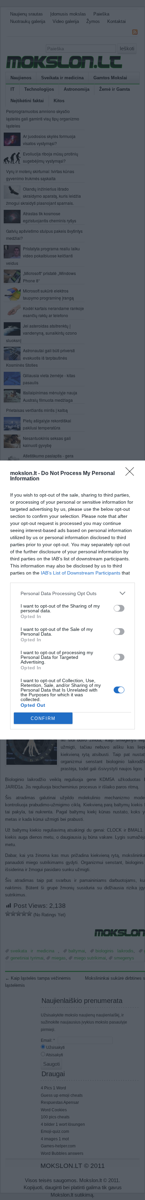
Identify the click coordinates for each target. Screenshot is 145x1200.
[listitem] (72, 593)
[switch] (119, 608)
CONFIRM (43, 718)
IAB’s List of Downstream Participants (80, 573)
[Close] (131, 473)
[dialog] (72, 600)
